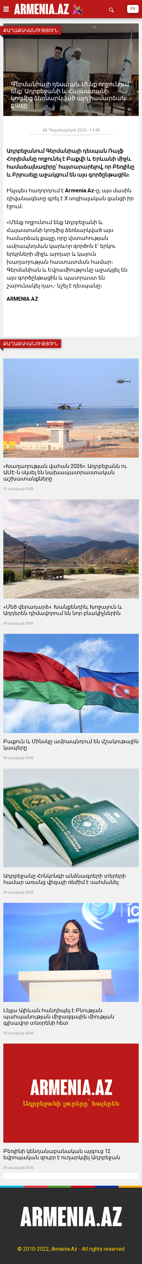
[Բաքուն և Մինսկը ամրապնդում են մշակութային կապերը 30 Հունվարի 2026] (71, 632)
